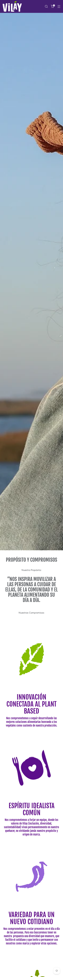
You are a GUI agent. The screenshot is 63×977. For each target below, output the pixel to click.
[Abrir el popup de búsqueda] (46, 6)
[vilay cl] (12, 6)
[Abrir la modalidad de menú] (59, 6)
